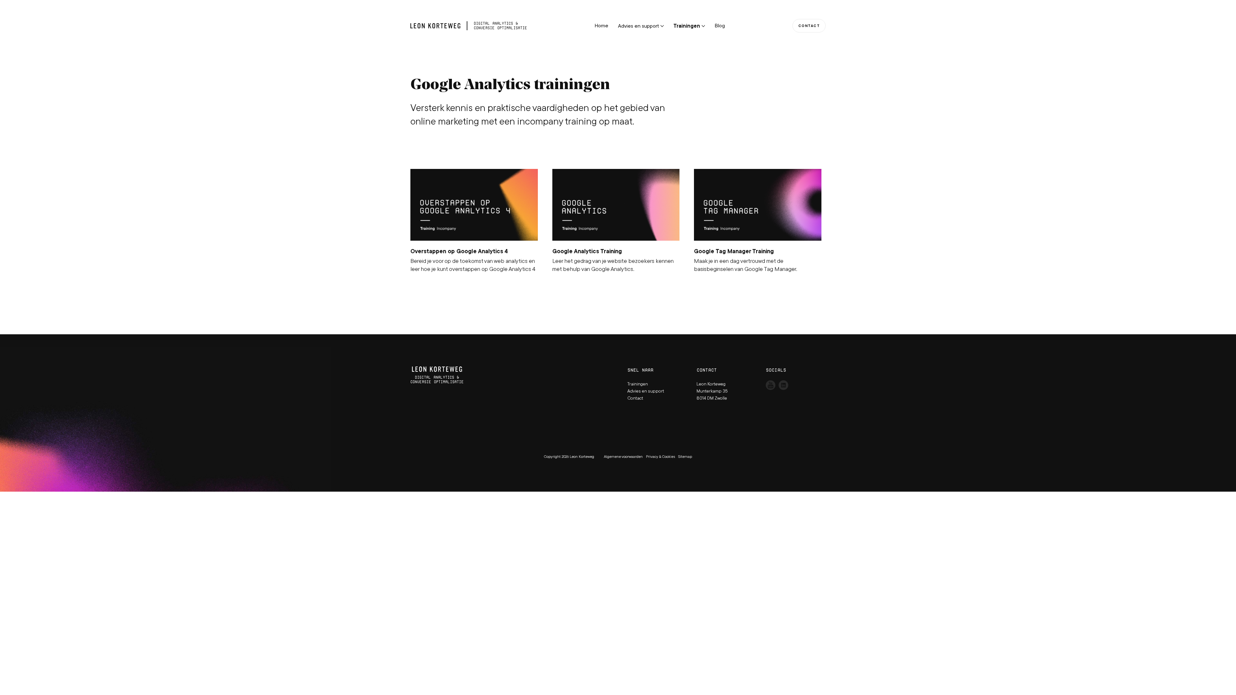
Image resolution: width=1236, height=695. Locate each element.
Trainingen (686, 26)
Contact (809, 25)
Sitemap (685, 456)
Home (601, 25)
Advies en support (638, 26)
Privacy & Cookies (660, 456)
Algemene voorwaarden (623, 456)
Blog (720, 25)
